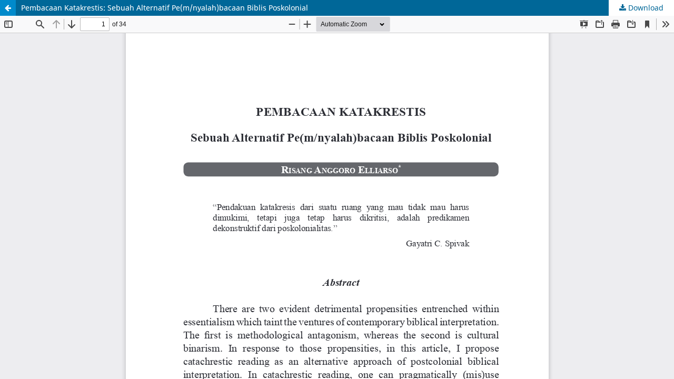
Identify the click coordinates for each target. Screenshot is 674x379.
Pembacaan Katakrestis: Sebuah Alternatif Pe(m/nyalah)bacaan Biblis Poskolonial (164, 8)
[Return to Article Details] (8, 8)
